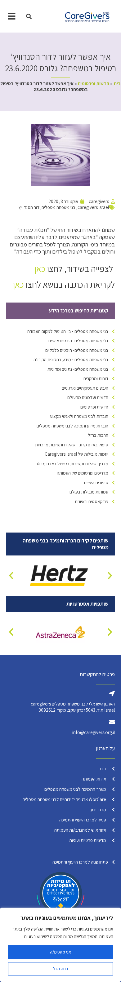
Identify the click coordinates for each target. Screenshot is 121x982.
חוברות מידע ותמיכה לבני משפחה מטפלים (72, 426)
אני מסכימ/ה (60, 952)
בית (117, 83)
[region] (60, 945)
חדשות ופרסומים (93, 83)
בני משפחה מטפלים (58, 207)
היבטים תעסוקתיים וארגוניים (85, 388)
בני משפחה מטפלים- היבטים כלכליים (76, 350)
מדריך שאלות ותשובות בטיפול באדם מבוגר (72, 464)
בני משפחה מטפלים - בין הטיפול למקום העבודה (67, 331)
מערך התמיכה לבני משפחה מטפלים (75, 789)
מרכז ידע (98, 809)
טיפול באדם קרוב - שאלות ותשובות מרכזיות (71, 445)
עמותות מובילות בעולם (88, 492)
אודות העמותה (94, 779)
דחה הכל (60, 968)
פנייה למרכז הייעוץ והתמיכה (82, 820)
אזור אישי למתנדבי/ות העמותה (80, 830)
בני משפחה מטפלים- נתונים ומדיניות (77, 369)
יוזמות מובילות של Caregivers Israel (76, 454)
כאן (39, 268)
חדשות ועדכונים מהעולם (87, 397)
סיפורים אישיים (96, 482)
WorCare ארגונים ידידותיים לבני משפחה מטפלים (64, 799)
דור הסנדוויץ (29, 207)
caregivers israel (93, 207)
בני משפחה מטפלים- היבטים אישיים (78, 340)
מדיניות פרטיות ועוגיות (87, 840)
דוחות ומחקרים (95, 378)
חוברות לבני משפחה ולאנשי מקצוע (79, 416)
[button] (29, 16)
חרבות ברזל (98, 435)
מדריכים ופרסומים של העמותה (82, 473)
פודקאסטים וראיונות (91, 501)
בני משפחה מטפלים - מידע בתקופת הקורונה (71, 359)
